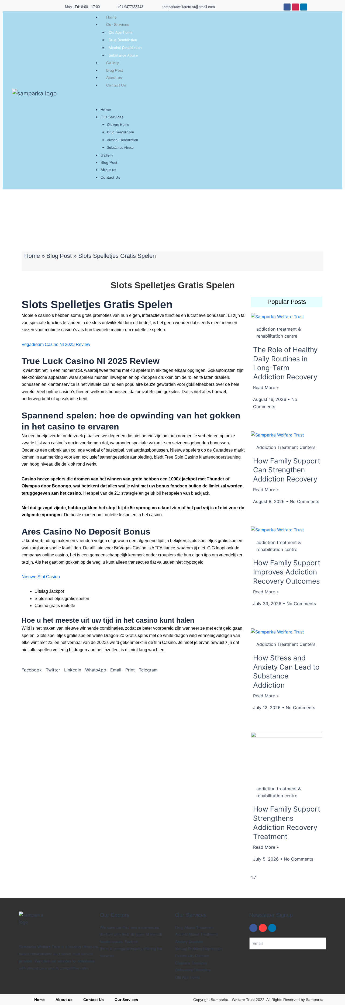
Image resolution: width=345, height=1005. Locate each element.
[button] (32, 669)
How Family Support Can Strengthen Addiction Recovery (286, 470)
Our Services (117, 24)
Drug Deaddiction (123, 40)
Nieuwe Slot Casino (41, 576)
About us (114, 77)
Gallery (112, 63)
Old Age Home (121, 32)
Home (111, 17)
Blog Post (114, 70)
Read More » (266, 387)
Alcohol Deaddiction (125, 48)
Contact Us (116, 85)
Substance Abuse (123, 55)
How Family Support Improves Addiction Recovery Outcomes (286, 572)
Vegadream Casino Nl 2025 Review (56, 344)
